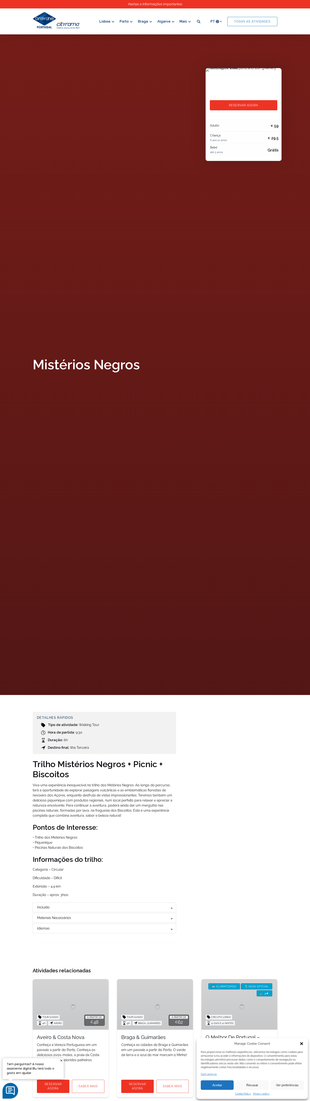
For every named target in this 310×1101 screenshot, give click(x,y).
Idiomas (43, 928)
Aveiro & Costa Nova (60, 1037)
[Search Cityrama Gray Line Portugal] (199, 21)
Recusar (252, 1085)
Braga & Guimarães (143, 1037)
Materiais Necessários (54, 918)
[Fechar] (61, 1060)
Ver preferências (287, 1085)
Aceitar (217, 1085)
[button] (301, 1044)
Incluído (43, 907)
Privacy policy (261, 1093)
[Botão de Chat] (10, 1090)
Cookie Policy (243, 1093)
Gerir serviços (209, 1074)
